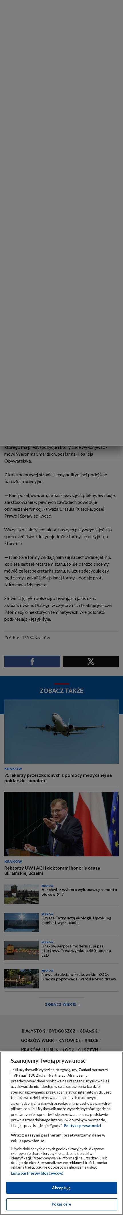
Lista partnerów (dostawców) (37, 1173)
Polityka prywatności (82, 1125)
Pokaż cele (61, 1204)
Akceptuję (61, 1187)
